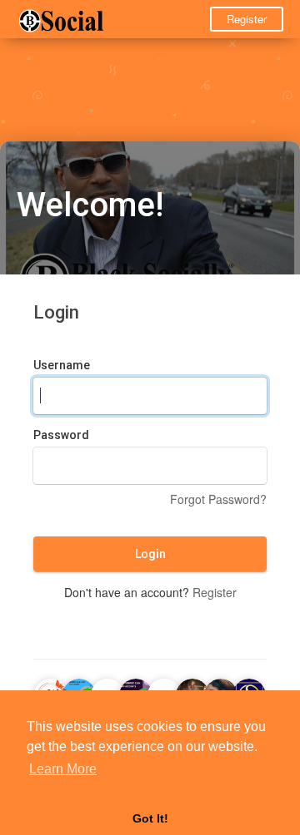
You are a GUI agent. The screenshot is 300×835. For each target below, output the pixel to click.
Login (150, 554)
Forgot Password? (218, 499)
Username (61, 365)
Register (247, 19)
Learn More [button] (63, 769)
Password (61, 435)
